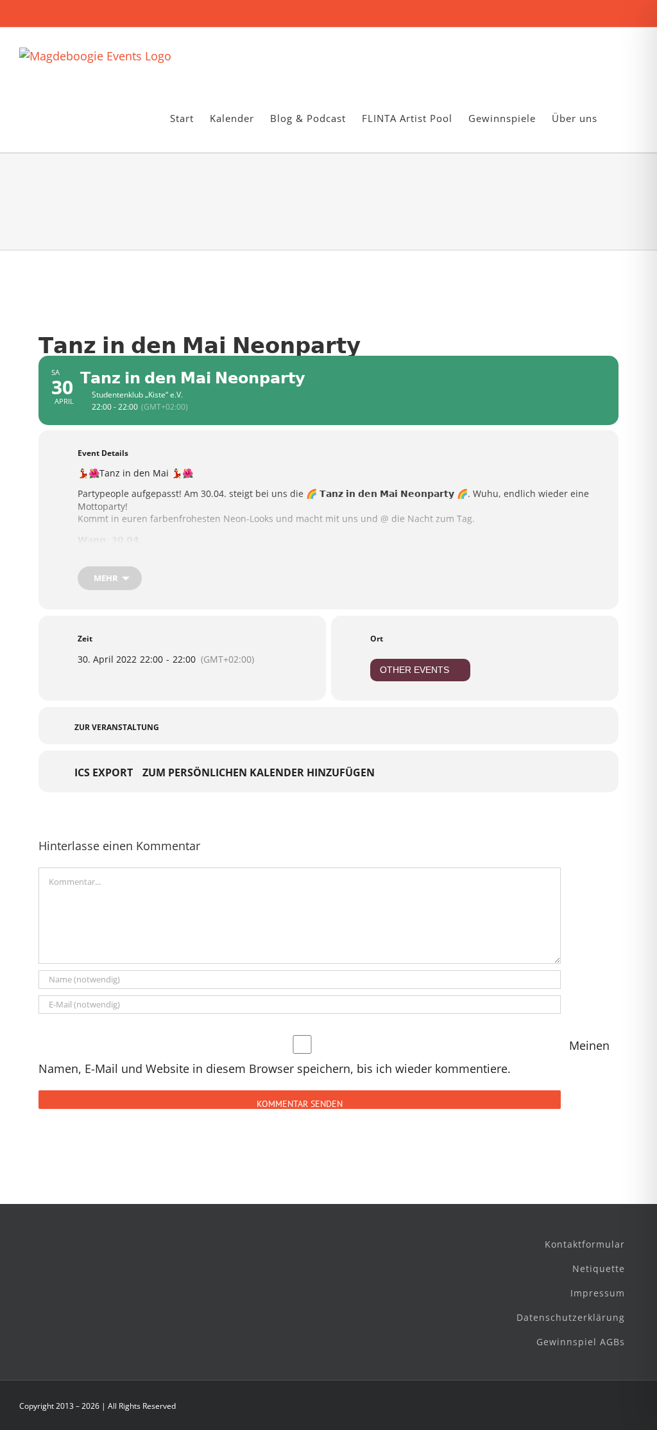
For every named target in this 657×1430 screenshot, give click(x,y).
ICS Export (103, 773)
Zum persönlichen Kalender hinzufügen (258, 773)
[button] (617, 118)
